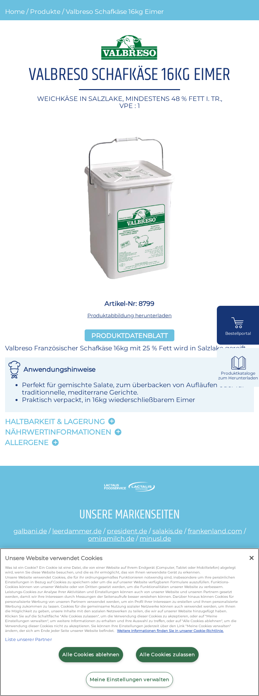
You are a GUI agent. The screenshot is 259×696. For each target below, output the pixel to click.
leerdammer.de (77, 531)
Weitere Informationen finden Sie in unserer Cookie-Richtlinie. (170, 631)
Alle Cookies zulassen (167, 654)
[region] (129, 622)
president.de (127, 531)
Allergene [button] (27, 442)
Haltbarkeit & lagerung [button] (55, 421)
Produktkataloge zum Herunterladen (238, 375)
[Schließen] (251, 558)
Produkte (45, 11)
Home (15, 11)
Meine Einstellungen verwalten (129, 679)
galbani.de (30, 531)
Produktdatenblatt (129, 335)
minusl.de (155, 538)
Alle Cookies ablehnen (90, 654)
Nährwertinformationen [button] (58, 432)
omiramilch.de (111, 538)
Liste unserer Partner (28, 639)
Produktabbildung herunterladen (129, 315)
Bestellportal (238, 333)
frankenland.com (215, 531)
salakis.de (167, 531)
